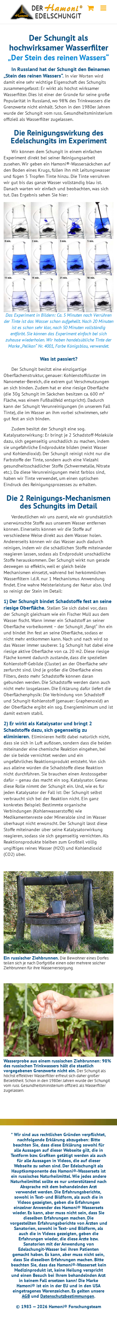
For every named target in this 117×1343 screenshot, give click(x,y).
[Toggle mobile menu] (103, 8)
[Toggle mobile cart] (90, 8)
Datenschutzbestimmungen (67, 1296)
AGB (26, 1296)
